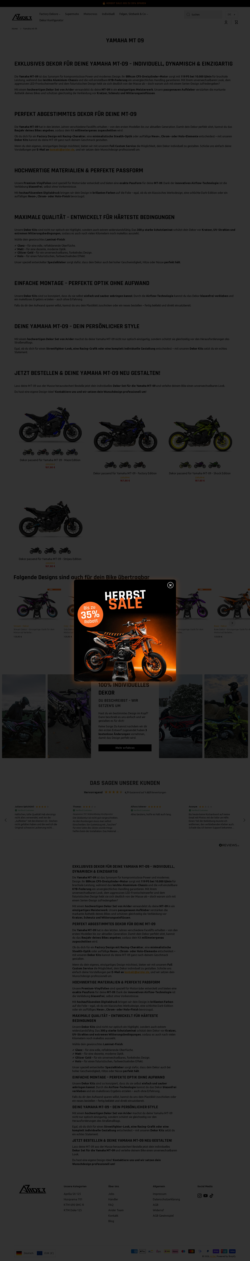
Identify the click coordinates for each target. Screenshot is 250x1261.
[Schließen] (170, 585)
